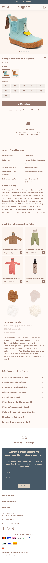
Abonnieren (24, 486)
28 (32, 91)
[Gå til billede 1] (19, 51)
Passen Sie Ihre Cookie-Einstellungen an (15, 552)
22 (24, 86)
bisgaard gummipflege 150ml (35, 279)
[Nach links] (4, 2)
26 (15, 91)
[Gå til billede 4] (26, 51)
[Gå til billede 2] (21, 51)
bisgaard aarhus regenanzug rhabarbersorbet (17, 279)
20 (6, 86)
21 (15, 86)
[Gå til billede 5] (28, 51)
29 (41, 91)
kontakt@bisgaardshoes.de (12, 515)
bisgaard (11, 555)
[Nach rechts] (44, 2)
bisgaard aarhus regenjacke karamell (14, 250)
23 (32, 86)
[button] (8, 7)
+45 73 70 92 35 (8, 513)
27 (24, 91)
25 (6, 91)
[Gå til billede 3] (24, 51)
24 (41, 86)
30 (6, 96)
